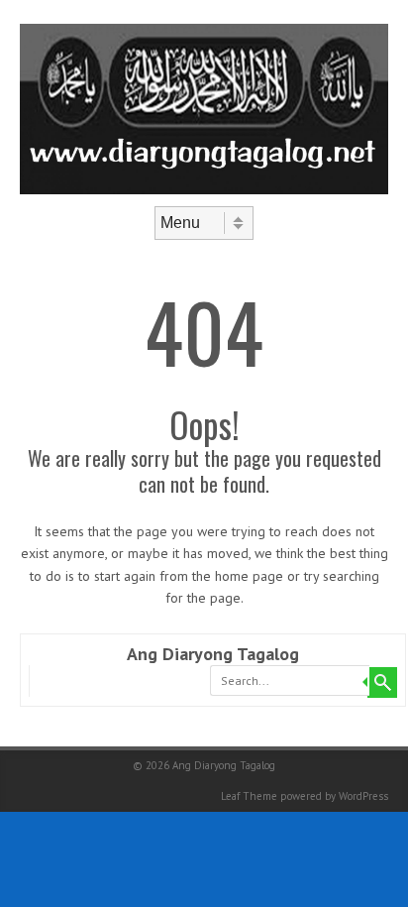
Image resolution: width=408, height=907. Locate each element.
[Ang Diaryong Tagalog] (204, 189)
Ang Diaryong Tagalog (213, 653)
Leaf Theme (249, 796)
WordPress (363, 796)
